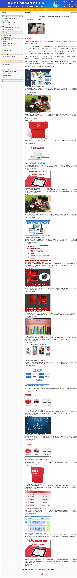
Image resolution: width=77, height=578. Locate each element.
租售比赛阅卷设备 (7, 39)
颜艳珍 (62, 569)
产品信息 (31, 9)
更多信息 (27, 565)
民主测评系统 (6, 41)
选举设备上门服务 (7, 43)
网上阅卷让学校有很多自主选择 (8, 56)
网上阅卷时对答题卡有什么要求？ (9, 71)
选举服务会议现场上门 (8, 35)
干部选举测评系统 (7, 48)
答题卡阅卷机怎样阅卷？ (7, 75)
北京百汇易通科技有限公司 (31, 92)
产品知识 (46, 9)
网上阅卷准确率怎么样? (7, 64)
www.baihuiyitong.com (10, 29)
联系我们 (61, 9)
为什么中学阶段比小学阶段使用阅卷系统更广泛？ (12, 68)
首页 (23, 9)
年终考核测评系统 (7, 50)
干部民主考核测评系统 (8, 37)
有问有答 (53, 9)
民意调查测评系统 (7, 46)
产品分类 (38, 9)
